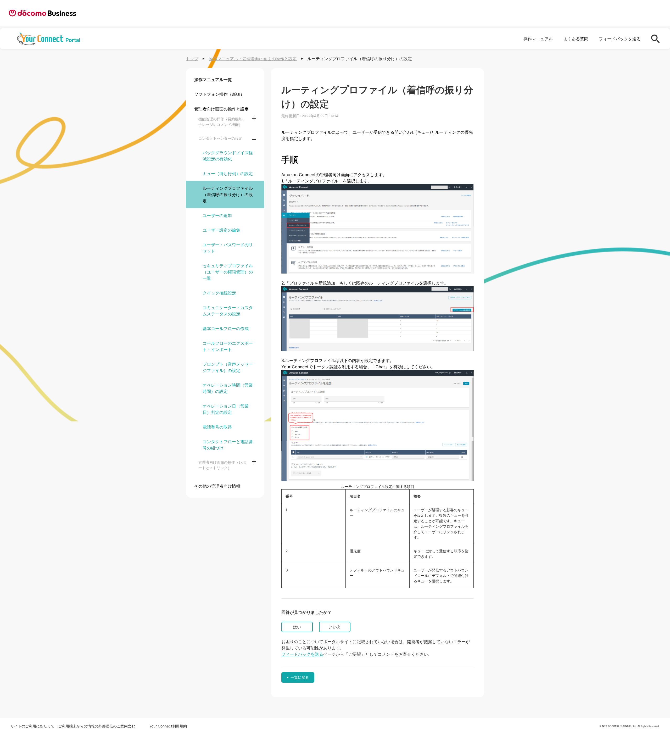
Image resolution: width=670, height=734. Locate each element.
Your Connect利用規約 (168, 726)
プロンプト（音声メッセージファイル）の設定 (228, 367)
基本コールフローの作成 (226, 328)
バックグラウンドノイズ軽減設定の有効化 (228, 156)
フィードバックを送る (620, 38)
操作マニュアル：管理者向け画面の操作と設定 (253, 58)
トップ (192, 58)
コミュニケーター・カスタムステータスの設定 (228, 310)
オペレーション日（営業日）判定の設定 (226, 409)
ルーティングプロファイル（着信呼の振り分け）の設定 (228, 194)
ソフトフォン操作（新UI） (219, 94)
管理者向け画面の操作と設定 (221, 109)
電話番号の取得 (217, 427)
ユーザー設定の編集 (221, 230)
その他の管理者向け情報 (217, 486)
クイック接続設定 (219, 293)
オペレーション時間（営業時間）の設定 (228, 388)
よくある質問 (575, 38)
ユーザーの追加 (217, 215)
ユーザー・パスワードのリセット (228, 248)
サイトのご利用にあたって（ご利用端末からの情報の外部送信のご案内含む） (74, 726)
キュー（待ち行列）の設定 (228, 173)
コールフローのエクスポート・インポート (228, 346)
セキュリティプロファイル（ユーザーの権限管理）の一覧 (228, 272)
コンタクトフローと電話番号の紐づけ (228, 445)
